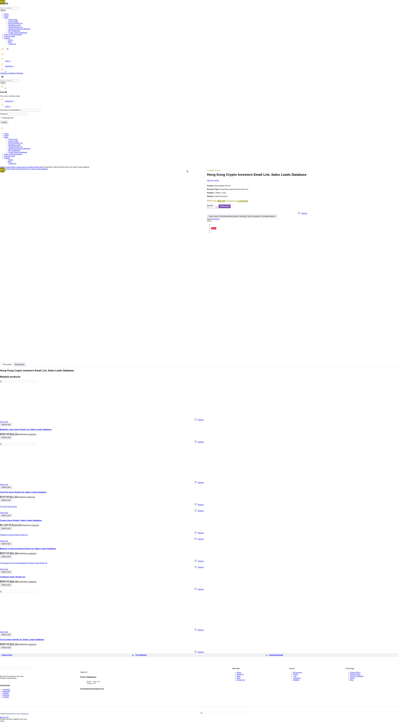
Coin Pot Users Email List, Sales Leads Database (23, 492)
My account (297, 672)
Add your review (213, 180)
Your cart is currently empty (10, 96)
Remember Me (7, 118)
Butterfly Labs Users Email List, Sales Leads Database (26, 429)
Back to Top (4, 717)
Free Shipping (141, 655)
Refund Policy (355, 674)
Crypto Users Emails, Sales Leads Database (21, 520)
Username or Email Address (10, 110)
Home (2, 167)
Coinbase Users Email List (12, 577)
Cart (294, 676)
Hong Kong (215, 219)
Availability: (211, 170)
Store (239, 676)
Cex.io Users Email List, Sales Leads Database (22, 639)
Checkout (296, 678)
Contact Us (241, 680)
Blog (238, 678)
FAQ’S (295, 674)
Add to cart (224, 206)
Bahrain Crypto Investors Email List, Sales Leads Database (28, 549)
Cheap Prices (7, 655)
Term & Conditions (357, 676)
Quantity (210, 205)
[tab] (7, 364)
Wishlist (9, 66)
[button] (187, 171)
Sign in (7, 61)
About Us (240, 674)
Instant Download (276, 655)
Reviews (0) (19, 364)
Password (3, 114)
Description (7, 364)
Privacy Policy (355, 672)
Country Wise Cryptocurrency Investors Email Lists (23, 167)
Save (214, 228)
